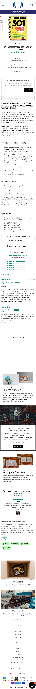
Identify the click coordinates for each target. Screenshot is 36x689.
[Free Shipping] (18, 570)
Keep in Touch (17, 668)
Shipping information (18, 240)
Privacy (18, 648)
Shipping (11, 60)
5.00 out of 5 (22, 255)
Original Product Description (18, 236)
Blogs (18, 642)
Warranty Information (17, 660)
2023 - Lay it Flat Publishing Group (18, 687)
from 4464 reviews (18, 495)
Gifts (18, 640)
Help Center (18, 637)
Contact (17, 625)
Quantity (18, 71)
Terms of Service (18, 657)
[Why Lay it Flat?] (18, 599)
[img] (5, 279)
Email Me (28, 90)
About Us (18, 446)
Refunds (18, 651)
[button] (15, 52)
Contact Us (18, 634)
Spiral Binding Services (18, 663)
